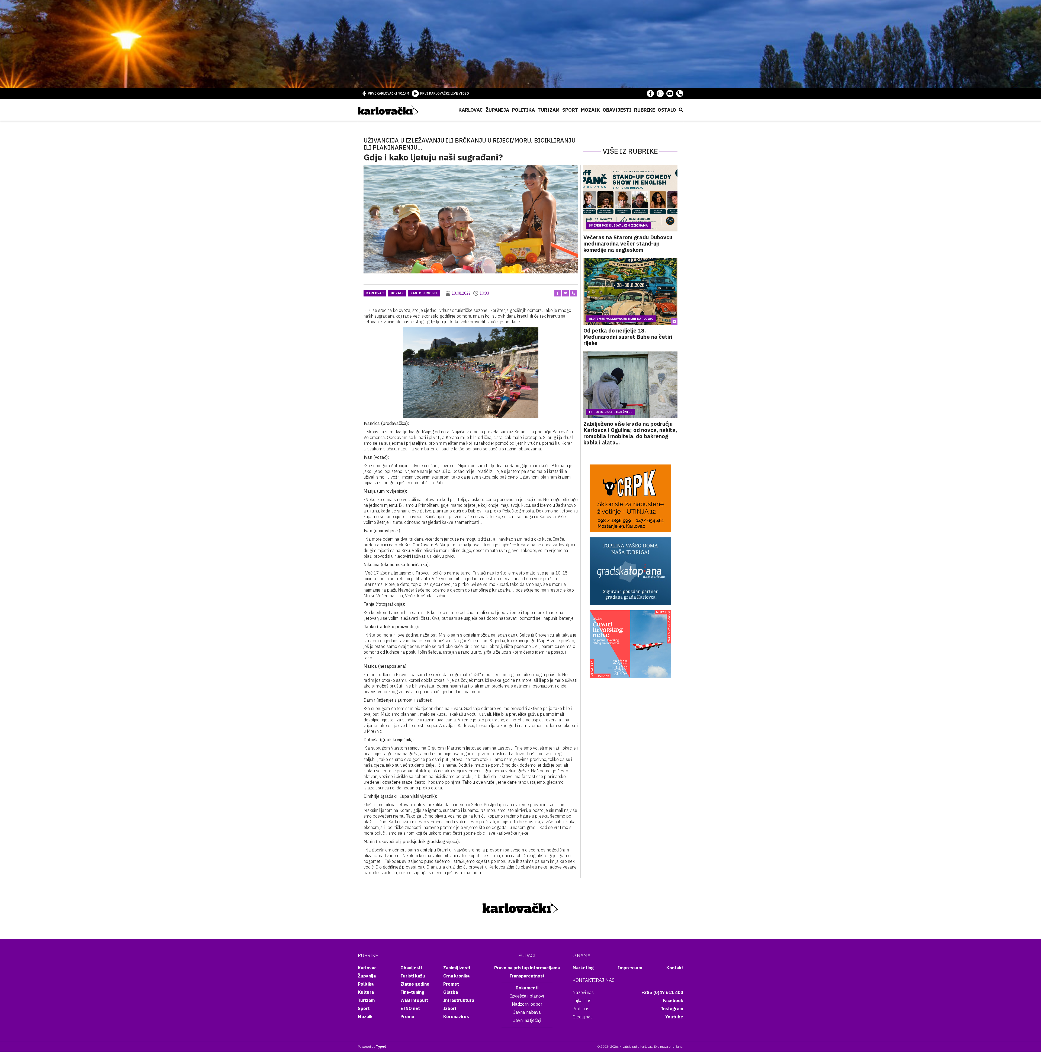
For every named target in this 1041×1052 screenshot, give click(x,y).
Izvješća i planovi (527, 996)
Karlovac (470, 110)
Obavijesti (617, 110)
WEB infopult (414, 1000)
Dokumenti (527, 987)
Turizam (549, 110)
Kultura (366, 992)
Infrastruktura (458, 1000)
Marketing (583, 967)
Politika (523, 110)
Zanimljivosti (424, 293)
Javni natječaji (527, 1020)
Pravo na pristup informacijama (527, 967)
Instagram (672, 1008)
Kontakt (674, 967)
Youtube (674, 1016)
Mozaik (590, 110)
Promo (407, 1016)
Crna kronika (456, 976)
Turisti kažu (412, 976)
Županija (497, 110)
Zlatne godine (414, 984)
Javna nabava (527, 1012)
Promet (451, 984)
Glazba (450, 992)
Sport (570, 110)
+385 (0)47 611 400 (662, 992)
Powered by (372, 1046)
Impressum (630, 967)
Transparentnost (527, 976)
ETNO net (410, 1008)
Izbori (449, 1008)
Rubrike (644, 110)
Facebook (673, 1000)
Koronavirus (456, 1016)
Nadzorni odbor (527, 1004)
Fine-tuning (412, 992)
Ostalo (667, 110)
